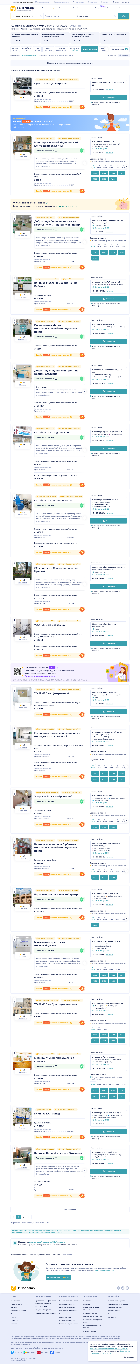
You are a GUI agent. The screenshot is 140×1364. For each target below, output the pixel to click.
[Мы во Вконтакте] (123, 1288)
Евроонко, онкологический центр (56, 894)
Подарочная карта (90, 1331)
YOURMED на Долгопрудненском (55, 1004)
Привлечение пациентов (68, 1301)
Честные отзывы (41, 1306)
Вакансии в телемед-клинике (91, 1308)
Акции (122, 8)
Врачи (44, 8)
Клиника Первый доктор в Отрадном (58, 1153)
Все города (112, 1317)
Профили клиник (114, 1314)
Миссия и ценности (18, 1310)
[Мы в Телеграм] (118, 1288)
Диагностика (64, 8)
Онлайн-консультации (82, 8)
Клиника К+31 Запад (47, 1113)
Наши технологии (90, 1313)
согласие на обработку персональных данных (109, 1349)
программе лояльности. (104, 1270)
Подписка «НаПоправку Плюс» (92, 1321)
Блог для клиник (65, 1314)
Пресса (13, 1317)
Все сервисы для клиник (68, 1310)
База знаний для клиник (68, 1324)
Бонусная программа (43, 1310)
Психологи (111, 8)
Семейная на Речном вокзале (53, 500)
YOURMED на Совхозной (50, 625)
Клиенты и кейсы (65, 1317)
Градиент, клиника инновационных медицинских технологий (57, 735)
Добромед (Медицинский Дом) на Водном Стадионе (56, 372)
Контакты (14, 1324)
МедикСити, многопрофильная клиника (54, 1059)
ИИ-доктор (99, 8)
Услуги (53, 8)
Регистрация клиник (67, 1304)
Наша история (16, 1304)
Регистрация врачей (67, 1307)
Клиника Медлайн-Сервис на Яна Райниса (55, 284)
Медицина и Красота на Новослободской (49, 944)
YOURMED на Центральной (51, 693)
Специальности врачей (116, 1301)
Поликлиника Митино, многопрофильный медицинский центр (55, 328)
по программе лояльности (66, 206)
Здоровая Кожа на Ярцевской (53, 796)
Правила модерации (67, 1320)
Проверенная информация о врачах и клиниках (45, 1302)
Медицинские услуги (115, 1307)
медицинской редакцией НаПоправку (47, 1242)
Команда (86, 1304)
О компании (15, 1301)
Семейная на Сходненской (51, 432)
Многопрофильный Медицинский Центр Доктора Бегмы (56, 144)
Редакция (14, 1320)
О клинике (87, 1301)
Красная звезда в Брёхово (51, 83)
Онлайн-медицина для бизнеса (92, 1326)
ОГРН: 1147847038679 (18, 1361)
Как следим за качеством (92, 1316)
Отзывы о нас (16, 1314)
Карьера (14, 1307)
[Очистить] (40, 16)
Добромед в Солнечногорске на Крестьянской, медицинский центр (57, 223)
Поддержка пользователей (45, 1313)
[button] (27, 16)
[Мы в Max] (127, 1288)
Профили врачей (114, 1310)
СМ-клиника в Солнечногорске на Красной (56, 570)
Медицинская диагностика (118, 1304)
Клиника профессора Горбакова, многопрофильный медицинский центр (55, 847)
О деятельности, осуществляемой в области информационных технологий (37, 1348)
